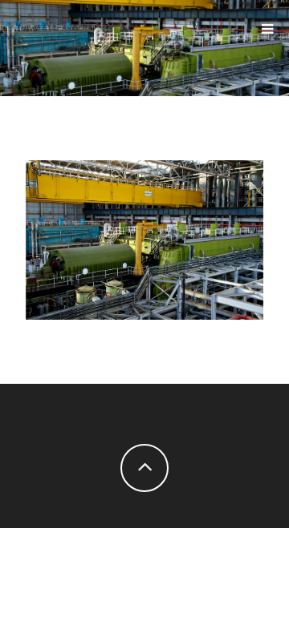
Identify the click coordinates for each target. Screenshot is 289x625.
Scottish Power (144, 235)
